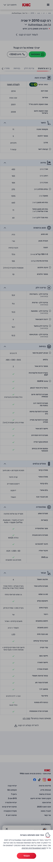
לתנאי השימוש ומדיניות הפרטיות (34, 848)
